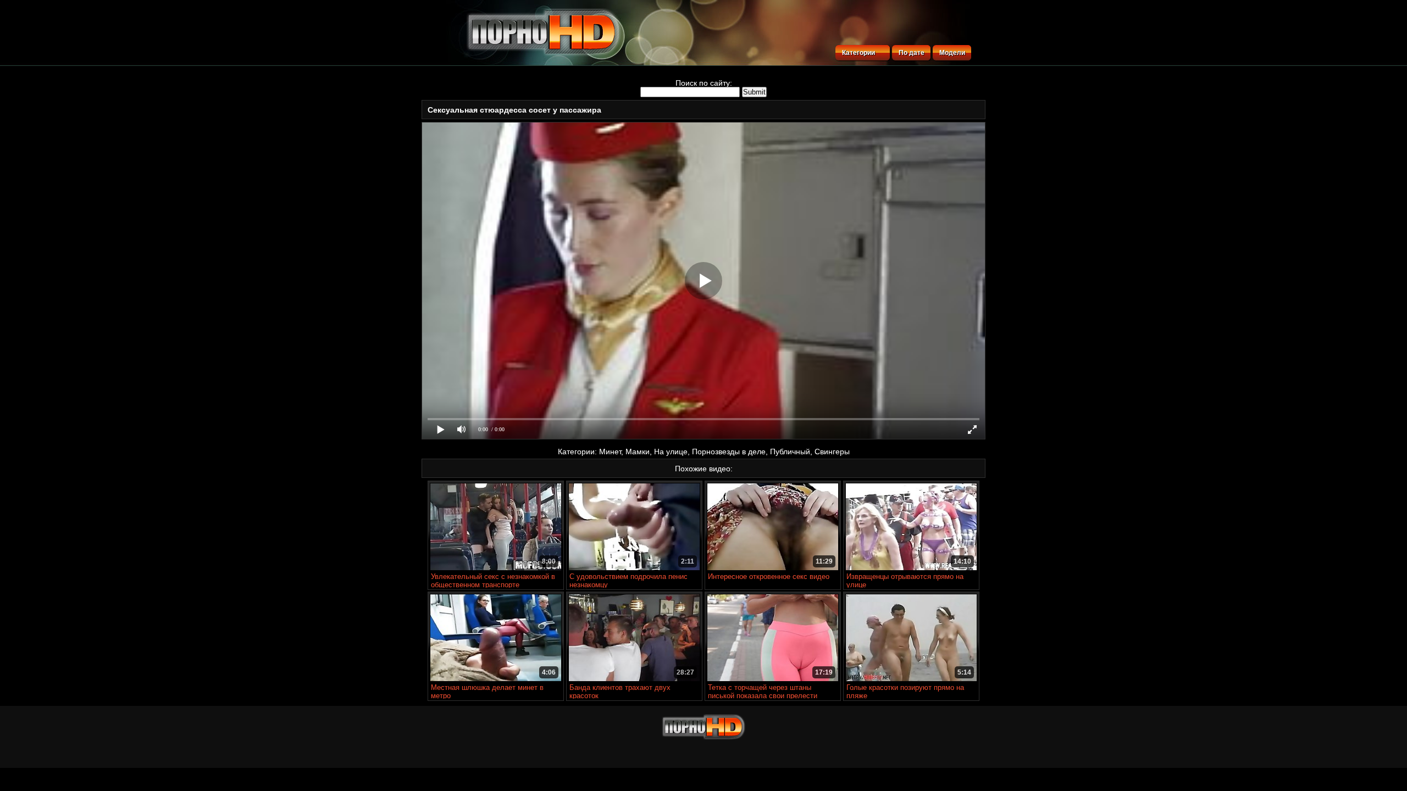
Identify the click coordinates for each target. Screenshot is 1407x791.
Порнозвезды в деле (729, 451)
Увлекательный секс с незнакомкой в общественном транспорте (493, 580)
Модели (952, 53)
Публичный (790, 451)
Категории (858, 53)
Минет (610, 451)
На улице (671, 451)
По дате (911, 53)
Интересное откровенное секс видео (768, 576)
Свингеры (832, 451)
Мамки (637, 451)
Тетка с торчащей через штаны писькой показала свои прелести (762, 691)
